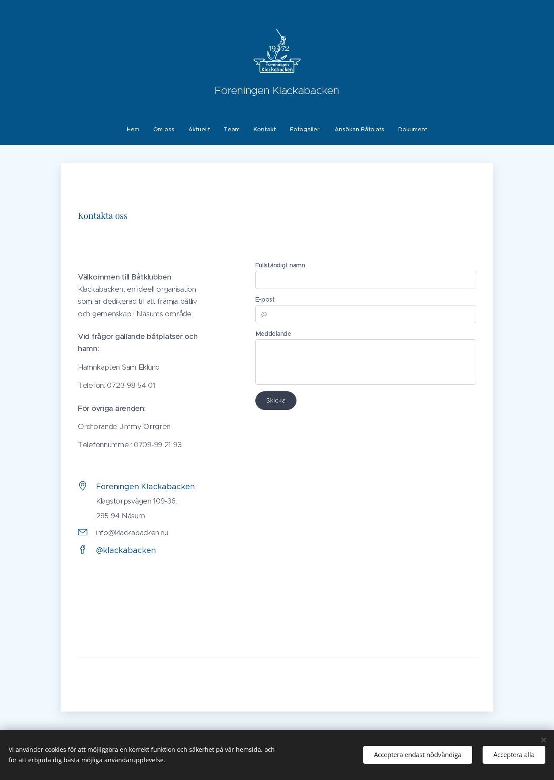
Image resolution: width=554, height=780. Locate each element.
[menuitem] (136, 129)
